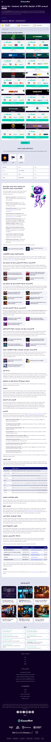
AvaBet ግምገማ (13, 50)
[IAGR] (11, 727)
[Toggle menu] (2, 1)
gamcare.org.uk (34, 557)
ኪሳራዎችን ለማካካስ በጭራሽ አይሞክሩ (30, 511)
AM (24, 715)
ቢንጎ (25, 657)
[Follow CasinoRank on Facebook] (18, 712)
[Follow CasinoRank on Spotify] (29, 712)
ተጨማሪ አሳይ (24, 142)
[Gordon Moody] (37, 727)
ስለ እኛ (25, 689)
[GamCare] (26, 727)
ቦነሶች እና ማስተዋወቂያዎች (10, 209)
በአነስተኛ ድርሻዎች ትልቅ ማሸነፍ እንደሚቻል (25, 676)
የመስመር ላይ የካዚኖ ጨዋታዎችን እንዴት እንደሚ (25, 674)
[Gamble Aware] (23, 732)
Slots (25, 664)
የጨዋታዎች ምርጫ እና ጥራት (11, 216)
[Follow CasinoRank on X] (24, 712)
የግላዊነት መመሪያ (25, 698)
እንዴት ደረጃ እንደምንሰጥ (25, 696)
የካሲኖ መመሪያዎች (12, 259)
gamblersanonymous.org (36, 549)
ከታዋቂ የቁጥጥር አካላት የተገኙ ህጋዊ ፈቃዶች (36, 413)
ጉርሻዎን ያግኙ (13, 47)
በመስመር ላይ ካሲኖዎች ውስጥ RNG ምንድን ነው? (25, 679)
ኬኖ (25, 659)
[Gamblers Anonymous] (18, 727)
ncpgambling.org (34, 552)
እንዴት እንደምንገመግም (25, 694)
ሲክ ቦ (25, 661)
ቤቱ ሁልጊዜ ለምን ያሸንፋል (25, 672)
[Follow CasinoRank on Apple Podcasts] (32, 712)
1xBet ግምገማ (13, 69)
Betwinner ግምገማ (37, 50)
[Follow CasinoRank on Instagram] (21, 712)
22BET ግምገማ (37, 69)
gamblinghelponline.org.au (36, 559)
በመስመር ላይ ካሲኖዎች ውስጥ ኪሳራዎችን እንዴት (25, 681)
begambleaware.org (35, 554)
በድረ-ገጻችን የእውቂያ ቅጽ (35, 571)
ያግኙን (25, 692)
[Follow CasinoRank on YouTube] (27, 712)
